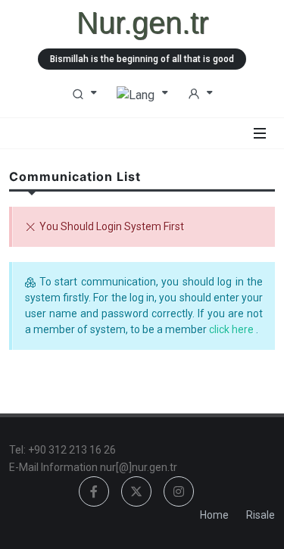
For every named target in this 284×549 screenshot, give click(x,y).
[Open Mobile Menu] (260, 133)
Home (214, 515)
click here (232, 329)
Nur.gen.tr (142, 22)
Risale (260, 515)
